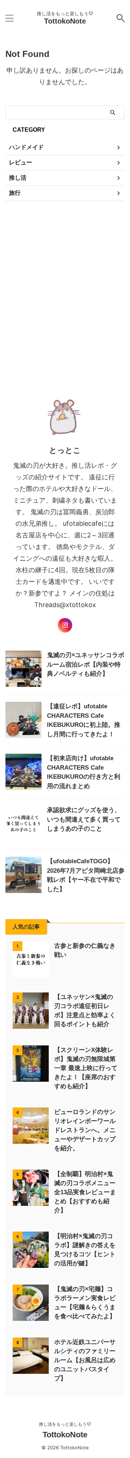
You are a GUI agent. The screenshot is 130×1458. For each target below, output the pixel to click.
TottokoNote (65, 21)
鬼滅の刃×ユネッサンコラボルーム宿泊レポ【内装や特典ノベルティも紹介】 (85, 664)
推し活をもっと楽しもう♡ (65, 1424)
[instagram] (65, 625)
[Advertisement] (65, 293)
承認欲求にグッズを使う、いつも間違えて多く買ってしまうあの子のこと (84, 819)
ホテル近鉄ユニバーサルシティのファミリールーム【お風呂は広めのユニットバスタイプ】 (85, 1360)
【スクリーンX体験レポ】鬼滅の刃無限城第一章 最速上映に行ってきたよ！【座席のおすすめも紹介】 (85, 1068)
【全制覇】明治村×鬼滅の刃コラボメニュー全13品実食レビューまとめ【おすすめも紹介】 (85, 1192)
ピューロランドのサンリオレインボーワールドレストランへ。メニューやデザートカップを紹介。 (85, 1130)
